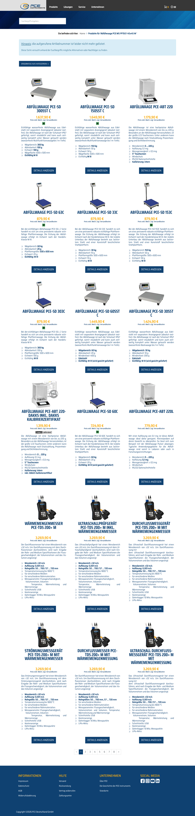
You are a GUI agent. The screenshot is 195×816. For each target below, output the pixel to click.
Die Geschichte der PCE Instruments (115, 786)
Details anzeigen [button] (44, 171)
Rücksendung (65, 786)
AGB (20, 790)
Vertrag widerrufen (67, 790)
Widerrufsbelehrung (27, 795)
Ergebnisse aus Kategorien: (34, 63)
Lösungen (68, 7)
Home (82, 33)
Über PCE (103, 781)
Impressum (23, 781)
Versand (62, 781)
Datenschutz (23, 786)
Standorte (104, 790)
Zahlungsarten (65, 795)
